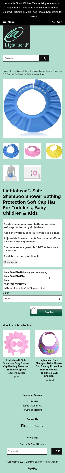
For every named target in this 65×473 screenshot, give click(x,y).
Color (6, 292)
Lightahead (31, 462)
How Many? (42, 272)
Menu (11, 22)
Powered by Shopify (48, 462)
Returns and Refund (32, 410)
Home (5, 71)
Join (57, 451)
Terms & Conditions (32, 406)
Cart (59, 22)
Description (10, 262)
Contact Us (32, 401)
